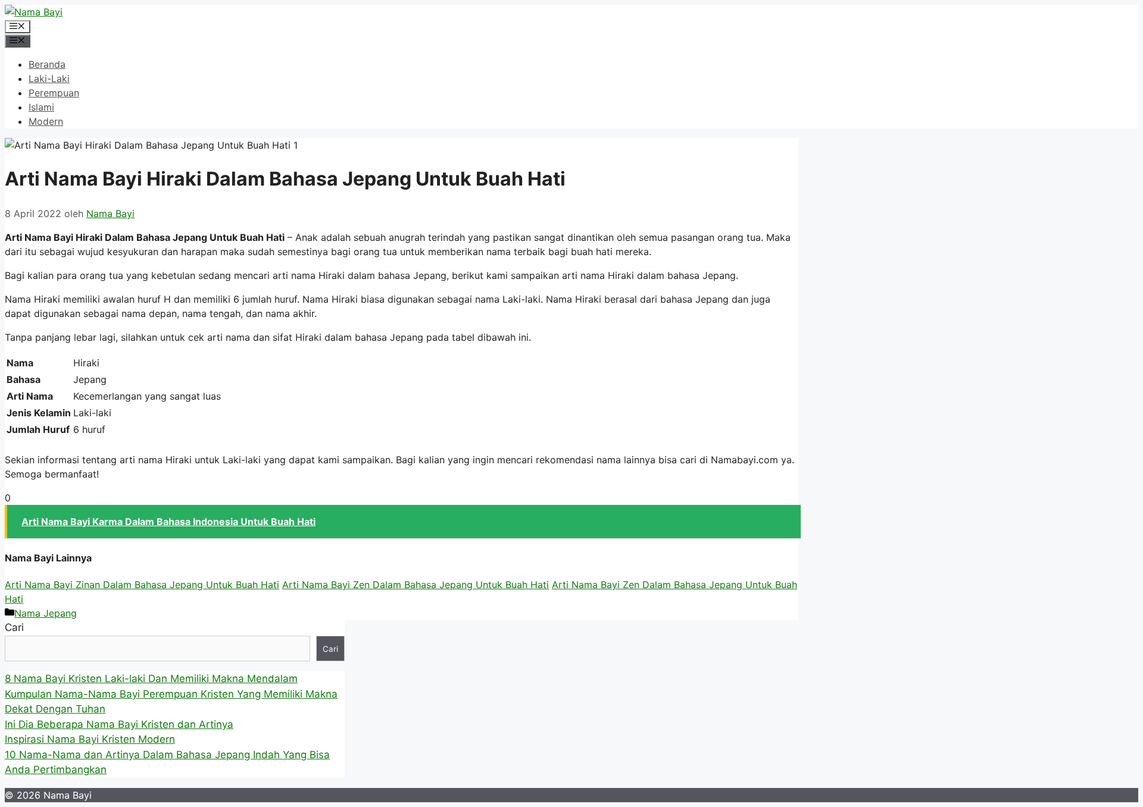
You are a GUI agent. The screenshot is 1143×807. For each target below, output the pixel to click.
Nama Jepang (45, 613)
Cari (14, 627)
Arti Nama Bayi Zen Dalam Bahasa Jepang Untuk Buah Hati (415, 585)
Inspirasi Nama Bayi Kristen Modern (90, 739)
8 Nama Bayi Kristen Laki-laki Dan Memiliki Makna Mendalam (151, 678)
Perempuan (54, 93)
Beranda (47, 64)
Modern (46, 121)
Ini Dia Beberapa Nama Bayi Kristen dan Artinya (119, 724)
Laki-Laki (49, 78)
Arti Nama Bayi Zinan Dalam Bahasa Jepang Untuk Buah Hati (142, 585)
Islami (41, 107)
